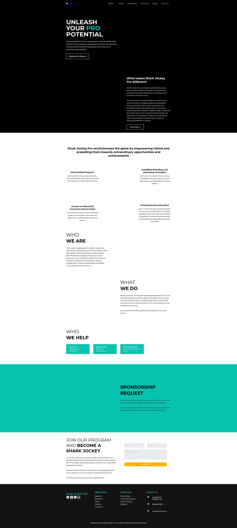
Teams (120, 4)
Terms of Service (126, 501)
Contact (165, 4)
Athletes (145, 4)
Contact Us (99, 507)
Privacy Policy (125, 496)
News (155, 4)
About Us (98, 496)
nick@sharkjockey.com (159, 511)
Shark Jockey (142, 523)
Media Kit (123, 504)
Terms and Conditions (128, 499)
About (111, 4)
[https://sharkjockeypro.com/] (72, 4)
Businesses (132, 4)
